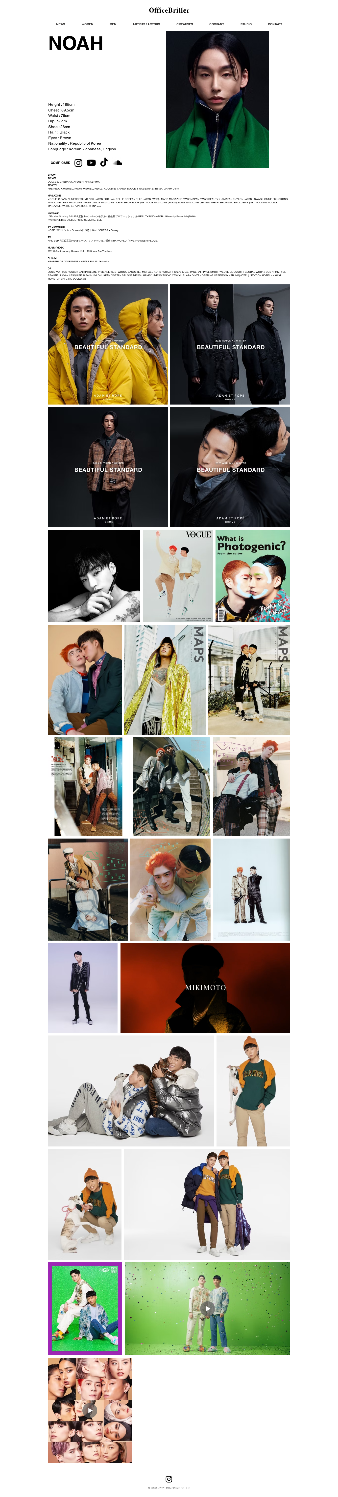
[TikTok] (104, 163)
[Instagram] (78, 163)
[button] (60, 24)
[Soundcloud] (117, 163)
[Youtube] (91, 163)
